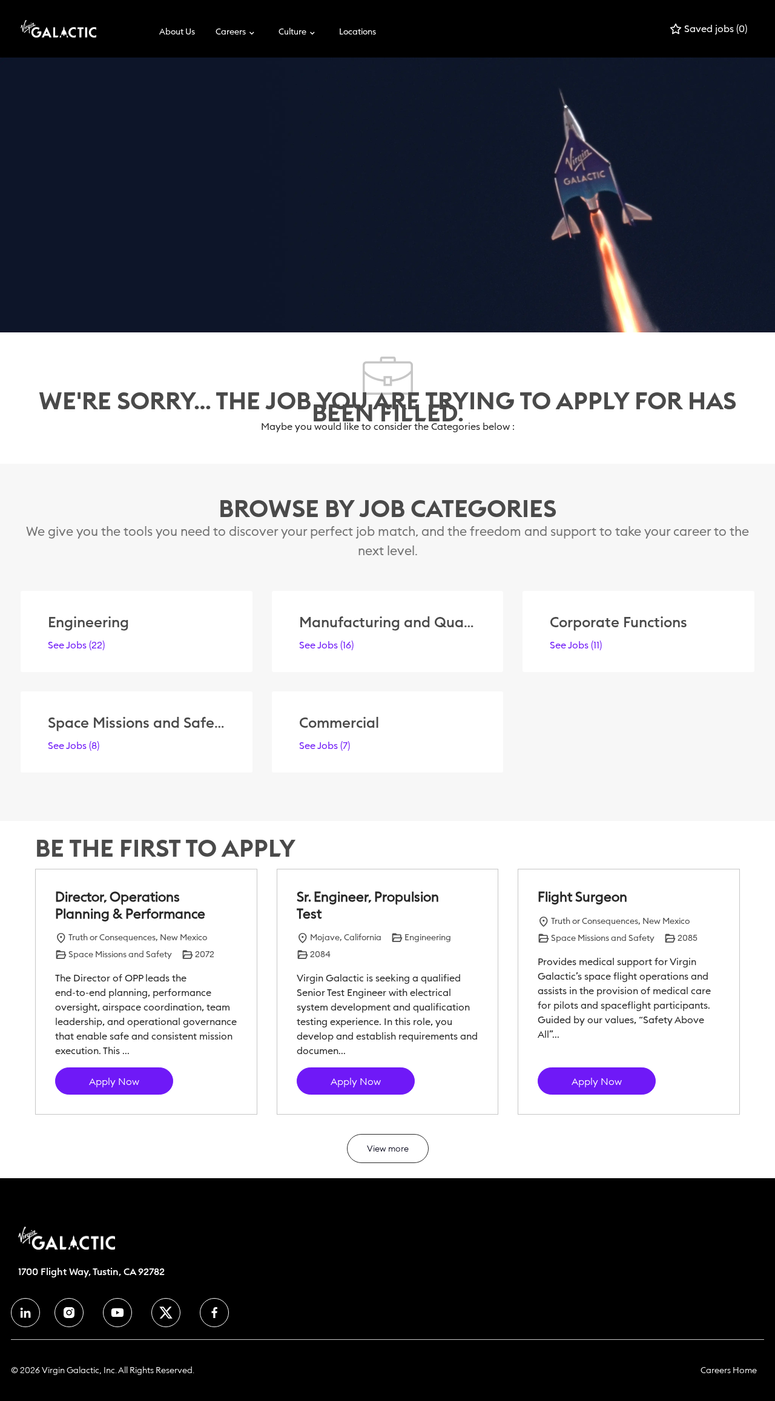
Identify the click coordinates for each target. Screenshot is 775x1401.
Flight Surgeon (582, 897)
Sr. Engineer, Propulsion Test (368, 905)
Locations (357, 31)
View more (388, 1148)
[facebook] (25, 1312)
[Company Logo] (51, 29)
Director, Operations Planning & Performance (130, 905)
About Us (177, 31)
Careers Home (729, 1370)
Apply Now (114, 1081)
